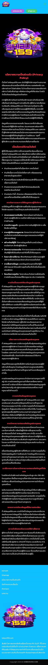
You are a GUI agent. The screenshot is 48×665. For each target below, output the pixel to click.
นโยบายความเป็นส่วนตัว (11, 579)
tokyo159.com (7, 638)
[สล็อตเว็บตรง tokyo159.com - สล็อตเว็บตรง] (12, 4)
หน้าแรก (5, 570)
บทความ (5, 593)
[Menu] (44, 4)
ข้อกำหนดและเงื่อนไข (10, 584)
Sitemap (5, 575)
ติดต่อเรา (5, 588)
